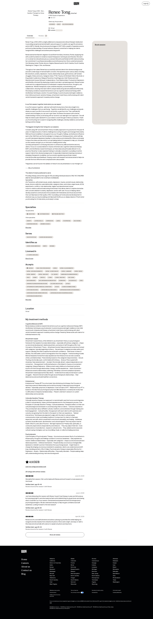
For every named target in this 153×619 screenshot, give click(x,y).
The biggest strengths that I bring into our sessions (42, 127)
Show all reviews (55, 535)
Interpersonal (30, 381)
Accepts (29, 264)
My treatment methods (37, 319)
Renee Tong (59, 12)
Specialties (31, 207)
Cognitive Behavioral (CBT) (34, 324)
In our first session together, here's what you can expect (43, 104)
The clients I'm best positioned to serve (38, 173)
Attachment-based (32, 339)
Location (30, 308)
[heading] (32, 462)
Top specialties (30, 210)
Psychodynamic (31, 434)
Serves (29, 233)
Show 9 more (29, 258)
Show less (28, 227)
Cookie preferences (117, 592)
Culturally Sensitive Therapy (35, 398)
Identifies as (31, 242)
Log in (145, 3)
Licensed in (31, 251)
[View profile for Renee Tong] (36, 20)
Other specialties (30, 217)
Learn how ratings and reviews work (36, 466)
